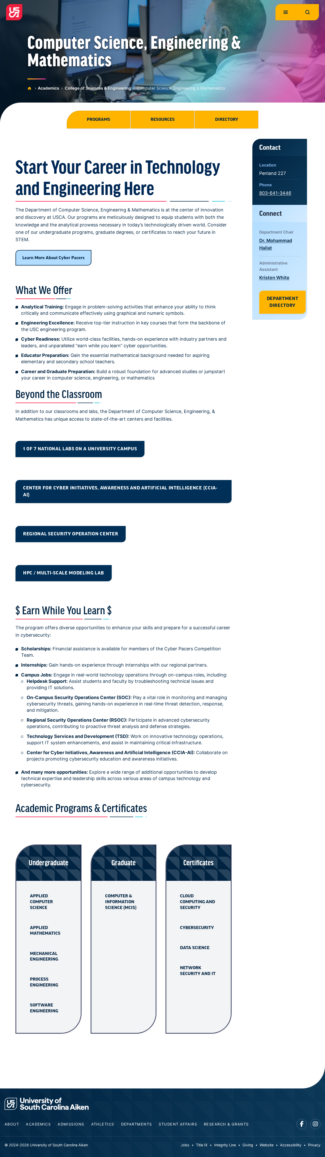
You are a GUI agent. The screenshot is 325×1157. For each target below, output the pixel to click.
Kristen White (274, 277)
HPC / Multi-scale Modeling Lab (63, 572)
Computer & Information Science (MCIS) (120, 902)
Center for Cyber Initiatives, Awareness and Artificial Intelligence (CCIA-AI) (120, 491)
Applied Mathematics (45, 930)
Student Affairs (178, 1124)
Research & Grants (226, 1124)
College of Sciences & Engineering (98, 88)
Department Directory (282, 302)
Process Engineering (44, 982)
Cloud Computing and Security (197, 902)
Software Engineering (44, 1008)
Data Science (194, 947)
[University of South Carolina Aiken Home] (14, 12)
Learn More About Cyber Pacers (53, 257)
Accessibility (290, 1145)
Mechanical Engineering (44, 956)
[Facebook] (302, 1124)
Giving (247, 1145)
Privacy (314, 1145)
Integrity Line (225, 1145)
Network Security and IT (198, 970)
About (12, 1124)
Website (266, 1145)
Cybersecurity (197, 927)
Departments (136, 1124)
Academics (48, 88)
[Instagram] (315, 1124)
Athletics (102, 1124)
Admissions (71, 1124)
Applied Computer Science (41, 902)
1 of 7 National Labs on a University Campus (80, 448)
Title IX (201, 1145)
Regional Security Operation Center (70, 533)
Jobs (185, 1145)
